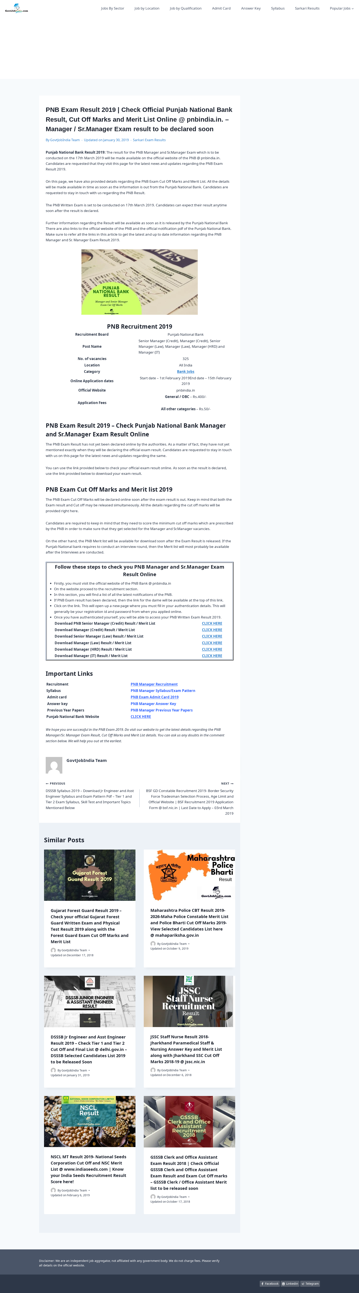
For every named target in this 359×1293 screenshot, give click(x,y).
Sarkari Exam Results (149, 140)
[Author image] (53, 950)
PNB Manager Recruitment (154, 684)
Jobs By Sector (112, 8)
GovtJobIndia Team (65, 140)
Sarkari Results (307, 8)
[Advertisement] (179, 48)
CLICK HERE (141, 716)
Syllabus (278, 8)
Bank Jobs (185, 371)
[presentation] (89, 875)
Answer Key (251, 8)
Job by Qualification (186, 8)
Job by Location (147, 8)
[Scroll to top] (349, 1285)
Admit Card (221, 8)
